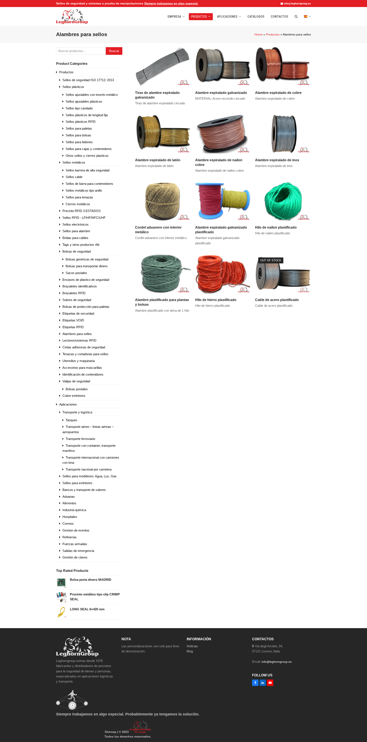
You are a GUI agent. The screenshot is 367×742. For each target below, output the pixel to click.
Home (258, 34)
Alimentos (69, 503)
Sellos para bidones (79, 142)
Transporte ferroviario (80, 439)
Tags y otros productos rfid (80, 244)
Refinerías (69, 537)
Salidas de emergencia (78, 551)
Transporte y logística (77, 412)
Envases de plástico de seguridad (85, 279)
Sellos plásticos (73, 87)
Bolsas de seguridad (76, 251)
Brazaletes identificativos (79, 286)
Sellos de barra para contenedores (89, 183)
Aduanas (68, 496)
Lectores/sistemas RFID (79, 340)
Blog (190, 651)
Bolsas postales (77, 389)
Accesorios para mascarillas (82, 367)
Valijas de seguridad (76, 381)
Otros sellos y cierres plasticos (87, 155)
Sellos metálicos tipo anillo (84, 190)
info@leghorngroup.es (297, 3)
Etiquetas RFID (73, 327)
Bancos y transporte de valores (84, 490)
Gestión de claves (75, 557)
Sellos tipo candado (79, 108)
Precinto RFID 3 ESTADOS (81, 211)
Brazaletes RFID (74, 293)
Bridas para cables (75, 238)
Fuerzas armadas (74, 544)
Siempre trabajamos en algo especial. (171, 3)
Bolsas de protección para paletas (85, 306)
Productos (272, 34)
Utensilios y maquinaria (78, 361)
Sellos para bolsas (78, 135)
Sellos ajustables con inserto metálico (92, 94)
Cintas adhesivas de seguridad (83, 347)
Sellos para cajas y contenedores (89, 149)
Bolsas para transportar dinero (86, 266)
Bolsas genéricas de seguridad (87, 259)
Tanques (71, 420)
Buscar (114, 51)
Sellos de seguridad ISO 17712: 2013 (88, 80)
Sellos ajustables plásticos (84, 101)
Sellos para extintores (77, 483)
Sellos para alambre (76, 231)
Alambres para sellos (77, 334)
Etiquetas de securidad (78, 313)
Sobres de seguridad (76, 300)
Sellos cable (74, 177)
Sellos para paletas (79, 128)
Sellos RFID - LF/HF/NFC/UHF (84, 217)
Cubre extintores (73, 395)
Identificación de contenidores (82, 374)
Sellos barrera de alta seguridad (87, 170)
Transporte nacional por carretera (89, 469)
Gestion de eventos (75, 530)
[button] (296, 16)
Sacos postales (76, 273)
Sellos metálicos (73, 162)
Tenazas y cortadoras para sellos (85, 354)
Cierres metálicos (78, 204)
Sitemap (110, 732)
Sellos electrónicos (75, 224)
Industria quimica (74, 510)
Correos (68, 523)
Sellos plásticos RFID (81, 121)
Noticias (192, 646)
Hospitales (69, 517)
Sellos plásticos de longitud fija (87, 115)
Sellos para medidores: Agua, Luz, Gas (89, 476)
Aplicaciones (68, 404)
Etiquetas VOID (73, 320)
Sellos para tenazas (79, 197)
